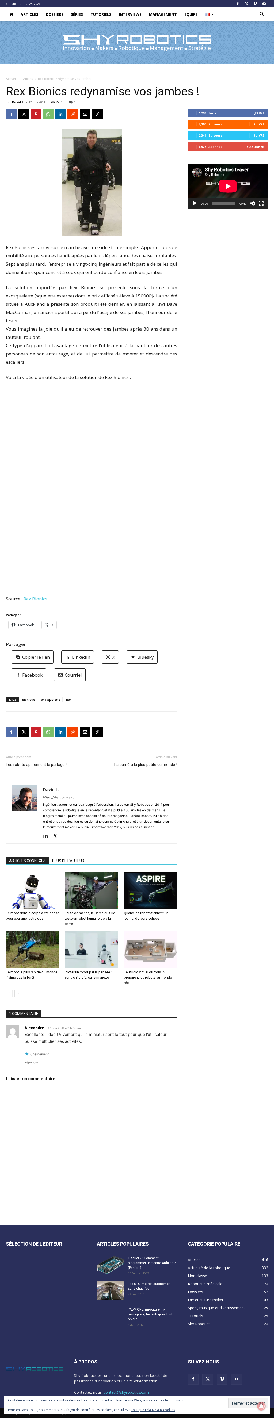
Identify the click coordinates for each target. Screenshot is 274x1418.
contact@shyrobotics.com (126, 1392)
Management (163, 14)
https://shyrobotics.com (60, 797)
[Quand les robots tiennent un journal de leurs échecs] (150, 890)
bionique (28, 700)
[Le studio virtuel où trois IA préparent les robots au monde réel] (150, 949)
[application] (228, 186)
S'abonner (255, 147)
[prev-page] (9, 993)
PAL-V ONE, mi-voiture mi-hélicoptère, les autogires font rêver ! (150, 1314)
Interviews (130, 14)
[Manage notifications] (261, 1406)
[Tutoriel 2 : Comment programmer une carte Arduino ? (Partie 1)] (110, 1265)
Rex (68, 700)
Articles (29, 14)
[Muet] (252, 203)
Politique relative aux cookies (153, 1410)
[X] (246, 3)
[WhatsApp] (48, 114)
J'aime (259, 113)
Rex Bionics (35, 599)
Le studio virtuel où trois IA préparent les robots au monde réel (148, 977)
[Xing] (57, 836)
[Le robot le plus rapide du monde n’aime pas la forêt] (32, 949)
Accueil (11, 78)
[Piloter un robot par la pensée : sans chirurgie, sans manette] (91, 949)
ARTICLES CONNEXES (27, 861)
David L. (18, 102)
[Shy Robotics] (137, 43)
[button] (261, 14)
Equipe (191, 14)
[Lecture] (194, 203)
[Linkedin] (60, 114)
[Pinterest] (36, 114)
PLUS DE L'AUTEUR (68, 861)
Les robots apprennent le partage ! (36, 764)
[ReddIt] (72, 114)
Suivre (258, 124)
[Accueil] (11, 14)
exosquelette (50, 700)
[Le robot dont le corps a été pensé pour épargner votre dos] (32, 890)
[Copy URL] (97, 114)
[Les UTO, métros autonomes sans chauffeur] (110, 1290)
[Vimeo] (255, 3)
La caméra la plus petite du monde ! (145, 764)
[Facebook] (238, 3)
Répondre (31, 1062)
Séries (77, 14)
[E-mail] (85, 114)
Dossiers (54, 14)
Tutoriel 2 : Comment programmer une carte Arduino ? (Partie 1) (152, 1263)
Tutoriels (100, 14)
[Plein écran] (261, 203)
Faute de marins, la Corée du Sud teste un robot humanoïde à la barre (90, 918)
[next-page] (17, 993)
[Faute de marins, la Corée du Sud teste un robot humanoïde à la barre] (91, 890)
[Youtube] (264, 3)
